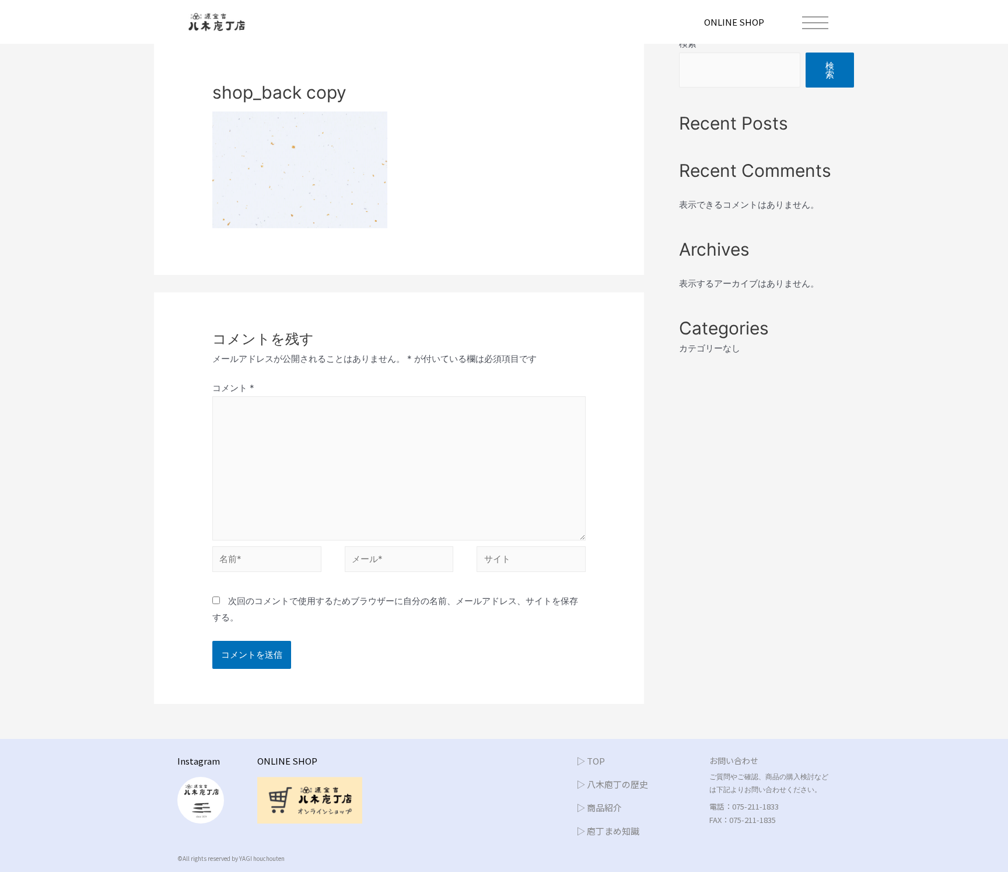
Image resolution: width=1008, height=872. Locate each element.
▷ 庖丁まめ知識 (607, 831)
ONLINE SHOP (734, 22)
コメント (233, 387)
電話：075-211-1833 (744, 806)
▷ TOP (590, 761)
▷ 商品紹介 (599, 807)
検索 (829, 70)
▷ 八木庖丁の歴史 (612, 784)
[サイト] (531, 561)
